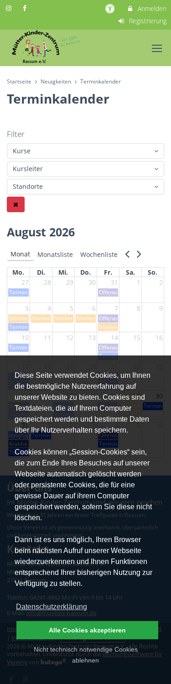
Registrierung (146, 20)
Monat (20, 254)
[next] (139, 255)
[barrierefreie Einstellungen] (111, 8)
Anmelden (151, 8)
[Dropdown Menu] (157, 48)
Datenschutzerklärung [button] (51, 607)
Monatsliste (55, 254)
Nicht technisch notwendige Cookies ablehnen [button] (86, 655)
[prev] (127, 255)
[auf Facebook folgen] (26, 8)
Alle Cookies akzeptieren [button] (87, 630)
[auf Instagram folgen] (10, 8)
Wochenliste (99, 254)
